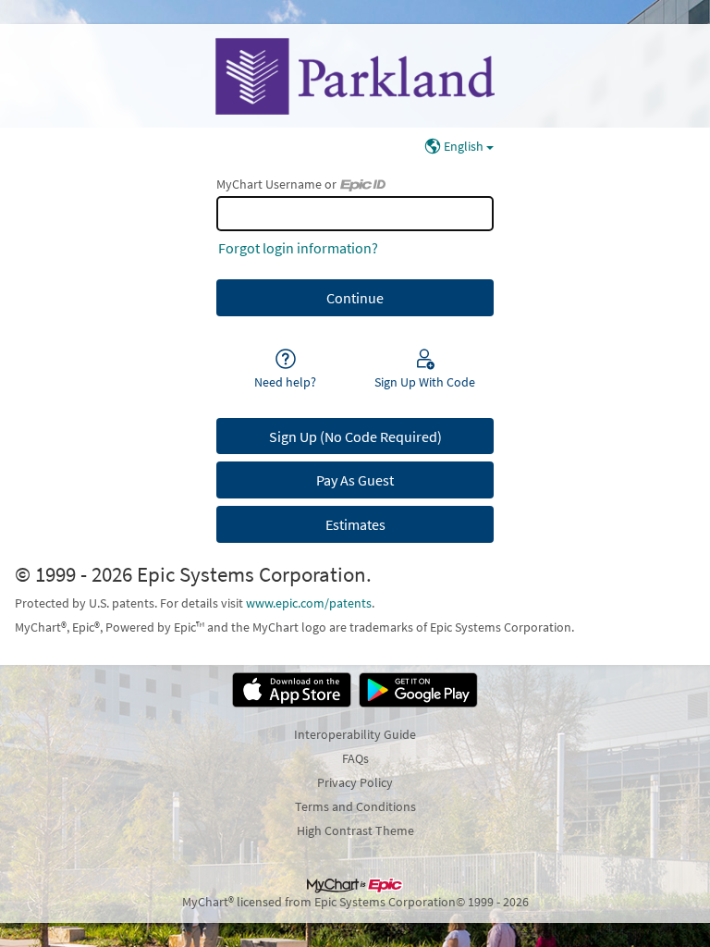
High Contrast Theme (355, 830)
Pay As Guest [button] (355, 480)
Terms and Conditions (355, 806)
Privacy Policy (355, 782)
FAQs (355, 758)
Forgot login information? (298, 248)
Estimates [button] (355, 524)
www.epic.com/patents (309, 603)
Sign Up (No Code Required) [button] (355, 436)
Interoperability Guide (355, 734)
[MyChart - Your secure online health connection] (354, 75)
